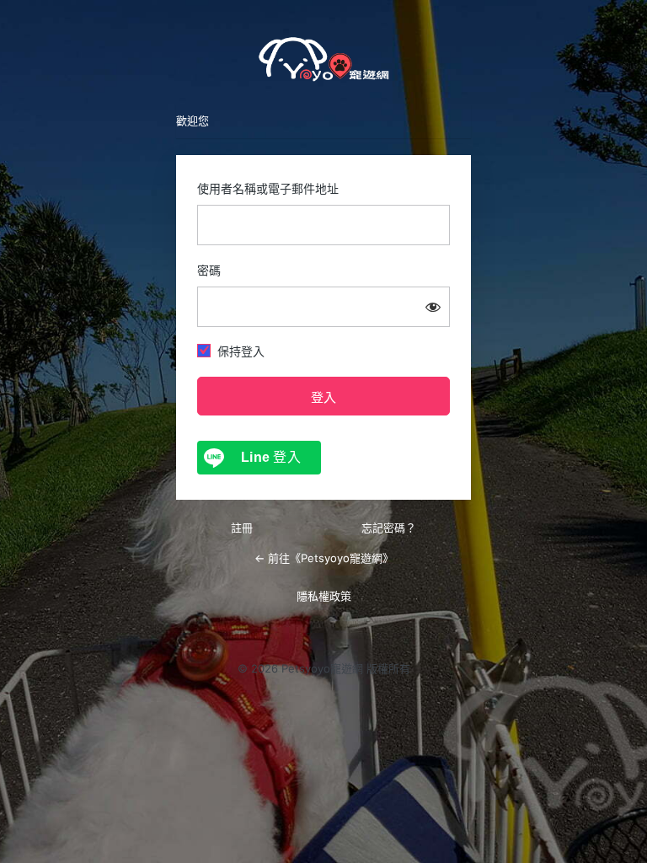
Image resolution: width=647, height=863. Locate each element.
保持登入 (241, 351)
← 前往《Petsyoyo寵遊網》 (323, 558)
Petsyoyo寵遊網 (323, 59)
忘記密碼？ (388, 527)
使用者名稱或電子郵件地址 (268, 188)
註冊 (242, 527)
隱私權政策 (324, 596)
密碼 (209, 270)
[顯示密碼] (433, 307)
